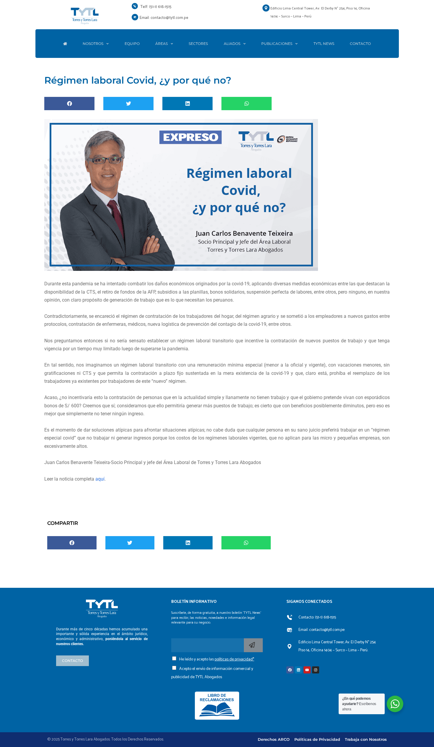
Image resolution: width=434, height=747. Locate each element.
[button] (69, 103)
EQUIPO (132, 44)
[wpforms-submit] (253, 645)
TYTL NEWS (324, 44)
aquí (100, 479)
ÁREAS (161, 44)
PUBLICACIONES (276, 44)
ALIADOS (232, 44)
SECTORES (198, 44)
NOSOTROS (93, 44)
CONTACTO (360, 44)
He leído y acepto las (216, 659)
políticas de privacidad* (234, 659)
